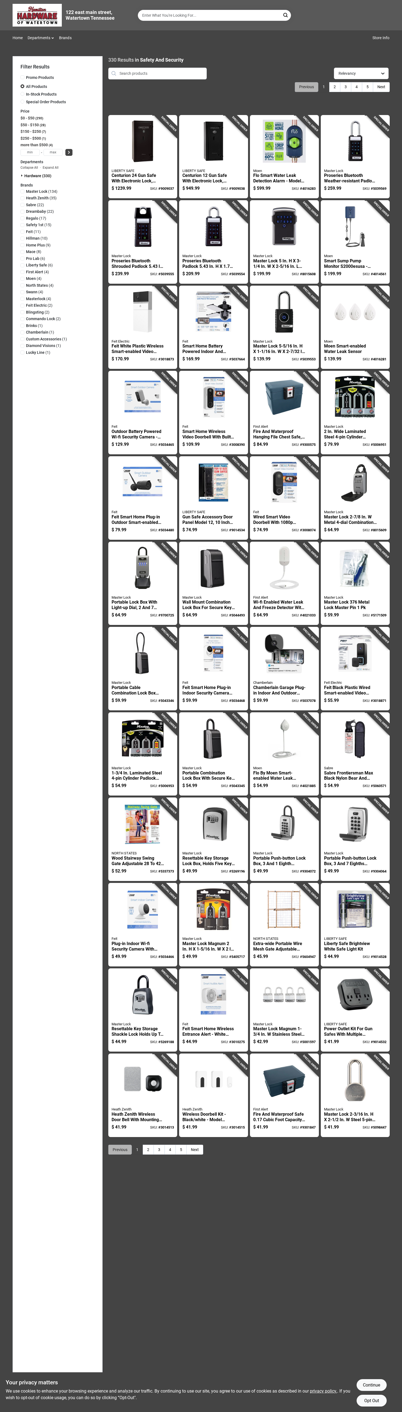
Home (18, 38)
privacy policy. (323, 1391)
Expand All (51, 168)
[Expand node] (22, 175)
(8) (33, 251)
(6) (35, 258)
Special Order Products (46, 102)
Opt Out (371, 1400)
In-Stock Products (41, 94)
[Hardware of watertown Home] (37, 15)
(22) (35, 205)
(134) (41, 191)
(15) (38, 225)
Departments (39, 38)
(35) (41, 198)
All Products (36, 86)
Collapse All (29, 168)
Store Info (381, 38)
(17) (36, 218)
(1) (34, 325)
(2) (39, 305)
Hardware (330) (37, 176)
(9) (38, 245)
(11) (33, 231)
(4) (37, 272)
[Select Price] (68, 152)
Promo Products (40, 77)
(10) (37, 238)
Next (381, 87)
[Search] (286, 14)
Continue (371, 1385)
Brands (65, 38)
